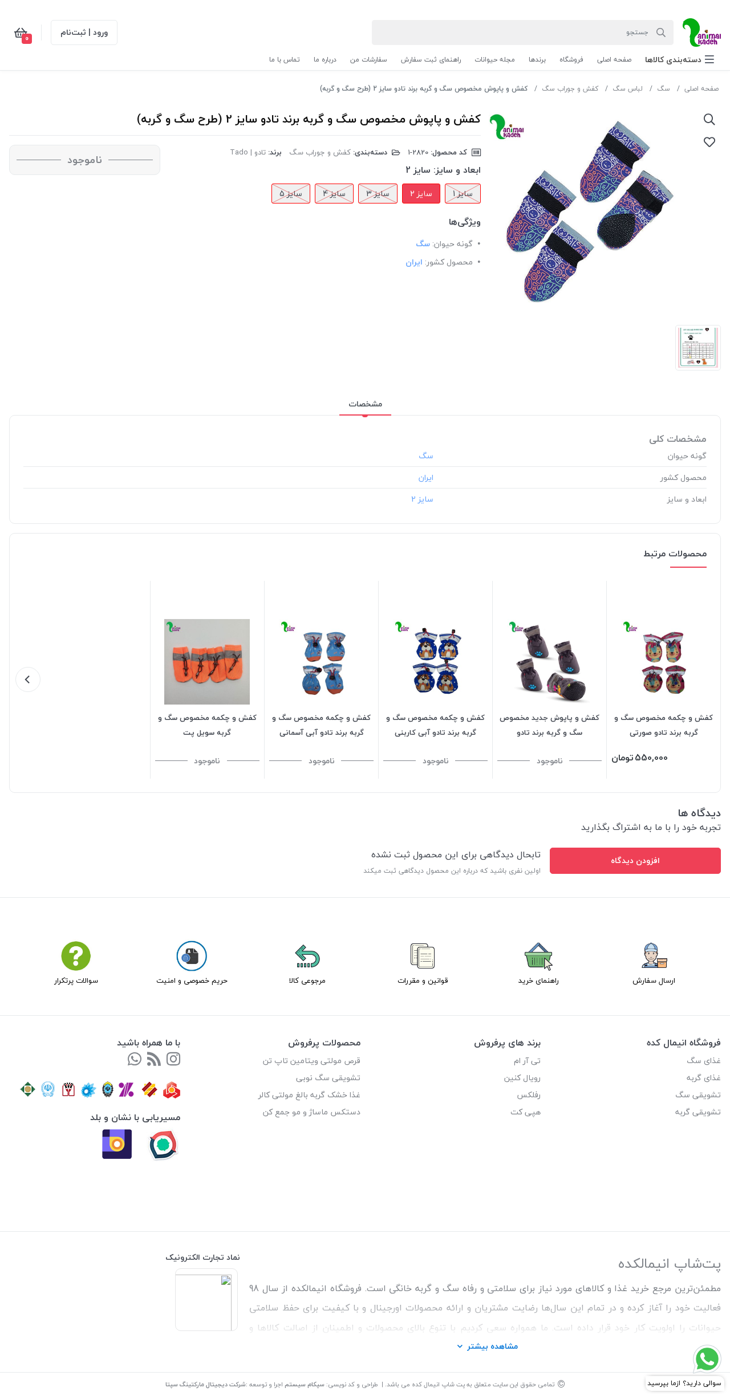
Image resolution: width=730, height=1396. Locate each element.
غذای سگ (704, 1060)
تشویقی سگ (698, 1095)
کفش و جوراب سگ (570, 89)
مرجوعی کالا (307, 980)
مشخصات (365, 404)
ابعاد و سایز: (457, 170)
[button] (679, 59)
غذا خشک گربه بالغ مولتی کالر (309, 1095)
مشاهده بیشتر (492, 1346)
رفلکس (529, 1095)
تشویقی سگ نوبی (328, 1078)
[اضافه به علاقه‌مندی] (709, 142)
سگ (663, 89)
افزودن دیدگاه (635, 860)
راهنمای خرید (538, 980)
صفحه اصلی (701, 89)
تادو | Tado (248, 152)
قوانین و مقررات (423, 980)
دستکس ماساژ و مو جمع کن (311, 1112)
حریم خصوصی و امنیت (192, 980)
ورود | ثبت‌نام (84, 32)
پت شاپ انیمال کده (438, 1384)
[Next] (27, 679)
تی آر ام (527, 1060)
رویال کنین (522, 1078)
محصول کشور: (449, 262)
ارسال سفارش (653, 980)
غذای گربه (704, 1078)
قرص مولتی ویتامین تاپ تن (311, 1060)
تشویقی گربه (698, 1112)
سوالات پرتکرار (76, 980)
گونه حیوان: (452, 244)
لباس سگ (628, 89)
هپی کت (525, 1112)
